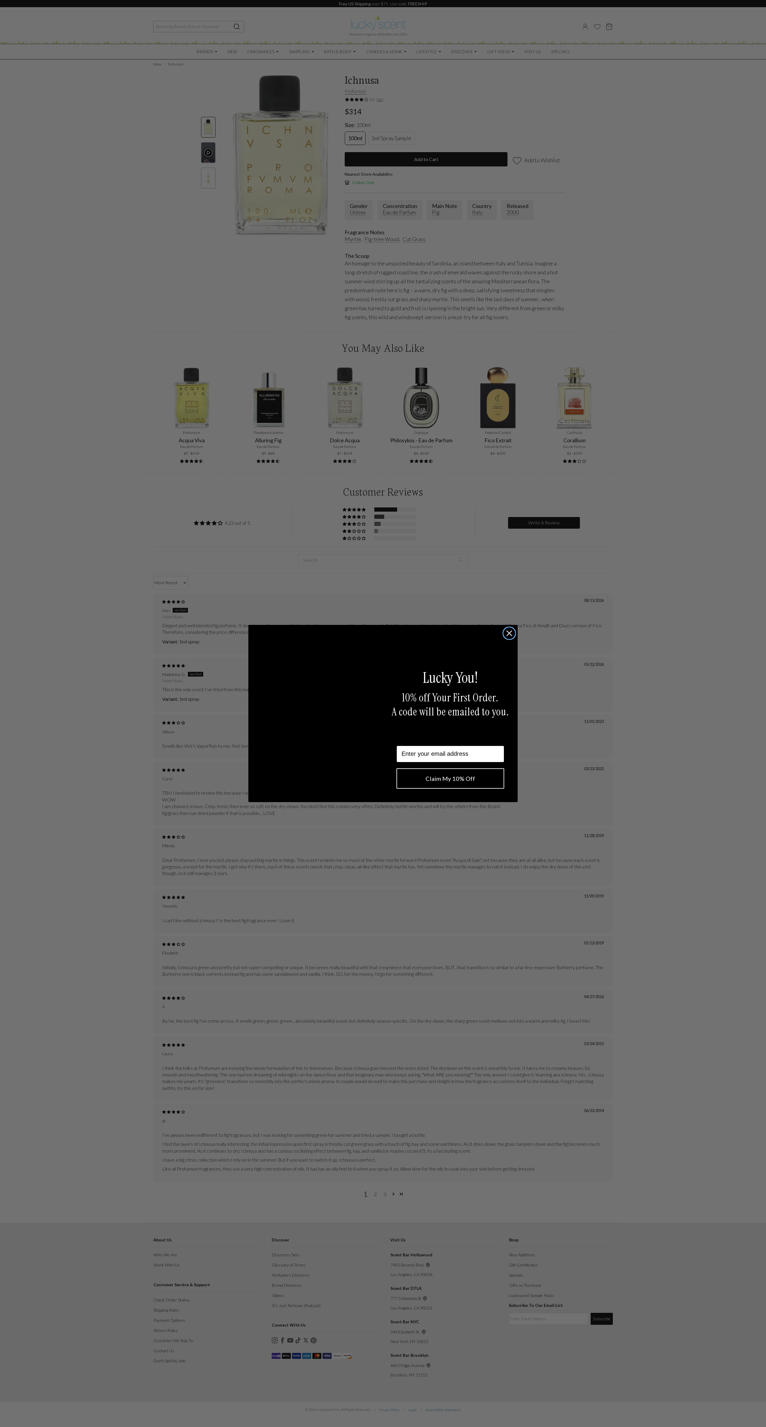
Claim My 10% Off (450, 778)
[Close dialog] (509, 633)
